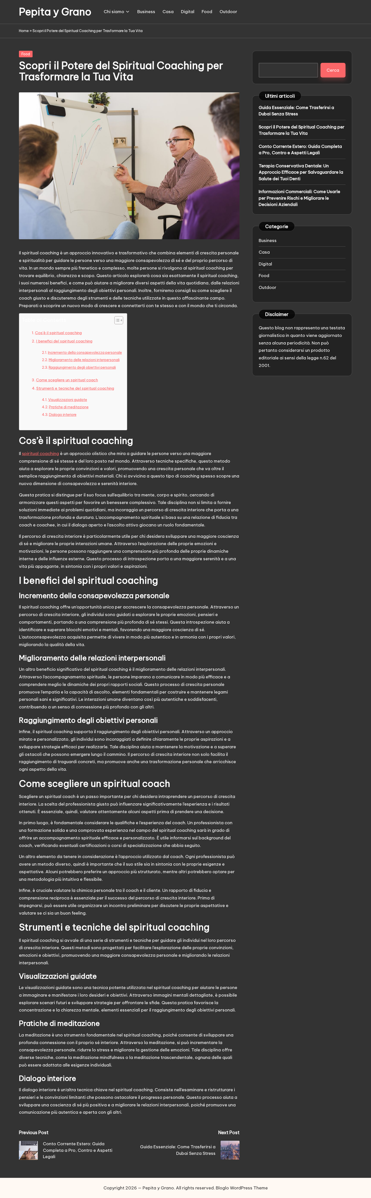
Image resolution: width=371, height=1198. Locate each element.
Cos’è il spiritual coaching (58, 332)
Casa (264, 252)
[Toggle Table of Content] (116, 320)
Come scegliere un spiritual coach (67, 380)
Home (24, 31)
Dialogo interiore (62, 414)
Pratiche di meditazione (69, 407)
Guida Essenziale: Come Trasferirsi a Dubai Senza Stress (296, 110)
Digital (265, 264)
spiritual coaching (40, 453)
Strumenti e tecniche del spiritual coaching (75, 388)
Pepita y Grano (55, 11)
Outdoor (267, 287)
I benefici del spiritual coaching (64, 341)
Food (25, 54)
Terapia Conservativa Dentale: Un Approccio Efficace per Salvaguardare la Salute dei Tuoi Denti (301, 172)
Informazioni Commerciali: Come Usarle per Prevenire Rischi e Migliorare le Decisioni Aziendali (299, 198)
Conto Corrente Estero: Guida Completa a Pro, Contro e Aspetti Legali (300, 149)
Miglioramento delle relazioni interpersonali (84, 360)
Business (268, 240)
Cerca (333, 70)
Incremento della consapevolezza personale (85, 352)
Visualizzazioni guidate (67, 399)
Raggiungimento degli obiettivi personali (82, 367)
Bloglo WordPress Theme (242, 1188)
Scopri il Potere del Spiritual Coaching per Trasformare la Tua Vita (301, 130)
